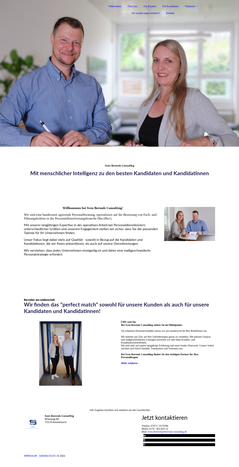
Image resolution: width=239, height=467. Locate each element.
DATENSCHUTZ (47, 456)
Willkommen (114, 6)
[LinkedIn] (144, 435)
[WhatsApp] (144, 444)
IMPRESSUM (30, 456)
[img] (52, 11)
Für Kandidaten (170, 6)
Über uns (132, 6)
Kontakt (170, 13)
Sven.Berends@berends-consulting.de (167, 431)
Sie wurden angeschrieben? (146, 13)
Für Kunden (150, 6)
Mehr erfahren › (130, 363)
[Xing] (144, 440)
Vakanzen (190, 6)
